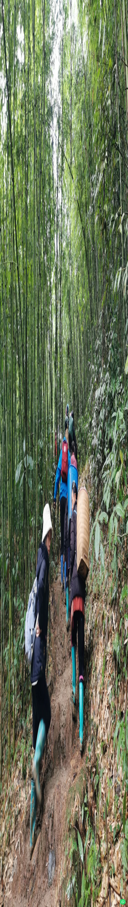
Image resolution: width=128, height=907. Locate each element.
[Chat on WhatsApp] (123, 902)
